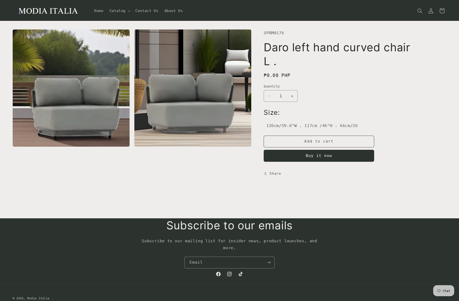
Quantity (272, 86)
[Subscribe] (268, 262)
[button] (119, 11)
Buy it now (319, 155)
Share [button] (275, 173)
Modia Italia (38, 298)
